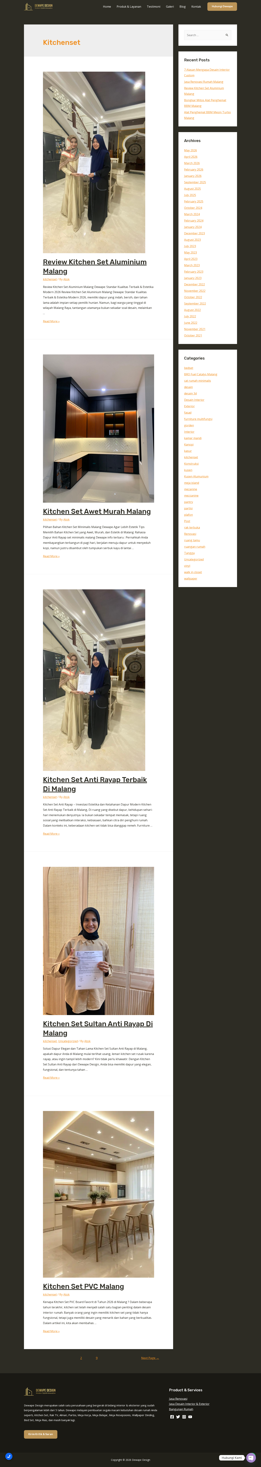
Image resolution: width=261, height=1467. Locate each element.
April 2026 (190, 157)
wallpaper (190, 578)
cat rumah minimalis (197, 381)
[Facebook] (172, 1417)
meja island (191, 483)
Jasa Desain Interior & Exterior (189, 1404)
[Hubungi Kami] (8, 1456)
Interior (189, 432)
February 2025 (193, 201)
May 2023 (190, 252)
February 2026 (193, 169)
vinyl (187, 566)
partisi (188, 508)
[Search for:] (207, 35)
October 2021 (193, 335)
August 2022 (192, 310)
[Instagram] (184, 1417)
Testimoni (153, 7)
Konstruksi (191, 464)
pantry (188, 502)
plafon (188, 515)
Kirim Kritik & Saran (40, 1434)
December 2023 (194, 233)
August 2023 (192, 240)
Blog (183, 7)
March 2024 (192, 214)
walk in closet (193, 572)
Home (107, 7)
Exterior (189, 406)
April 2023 (190, 259)
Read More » (51, 321)
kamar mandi (193, 438)
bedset (188, 368)
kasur (188, 451)
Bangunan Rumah (181, 1409)
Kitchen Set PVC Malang (83, 1286)
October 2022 (193, 297)
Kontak (196, 7)
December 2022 (194, 284)
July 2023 (190, 246)
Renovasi (190, 534)
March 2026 (192, 163)
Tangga (189, 553)
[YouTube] (190, 1417)
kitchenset (50, 279)
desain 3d (190, 393)
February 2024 (193, 221)
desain (188, 387)
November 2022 (194, 291)
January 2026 (193, 176)
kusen (188, 470)
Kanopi (189, 444)
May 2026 (190, 150)
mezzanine (191, 496)
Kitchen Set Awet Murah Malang (97, 511)
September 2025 (195, 182)
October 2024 (193, 208)
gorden (189, 425)
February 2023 (193, 272)
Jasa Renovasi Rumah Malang (203, 82)
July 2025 (190, 195)
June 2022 (190, 323)
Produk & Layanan (129, 7)
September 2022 (195, 303)
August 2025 (192, 189)
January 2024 (193, 227)
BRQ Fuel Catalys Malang (200, 374)
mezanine (190, 489)
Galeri (170, 7)
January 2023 (193, 278)
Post (187, 521)
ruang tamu (192, 540)
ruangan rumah (194, 547)
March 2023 (192, 265)
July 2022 (190, 316)
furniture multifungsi (198, 419)
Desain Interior (194, 400)
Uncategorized (68, 1041)
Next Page (150, 1358)
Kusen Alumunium (196, 476)
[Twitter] (178, 1417)
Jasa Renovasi (178, 1399)
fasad (187, 413)
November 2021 (194, 329)
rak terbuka (192, 527)
